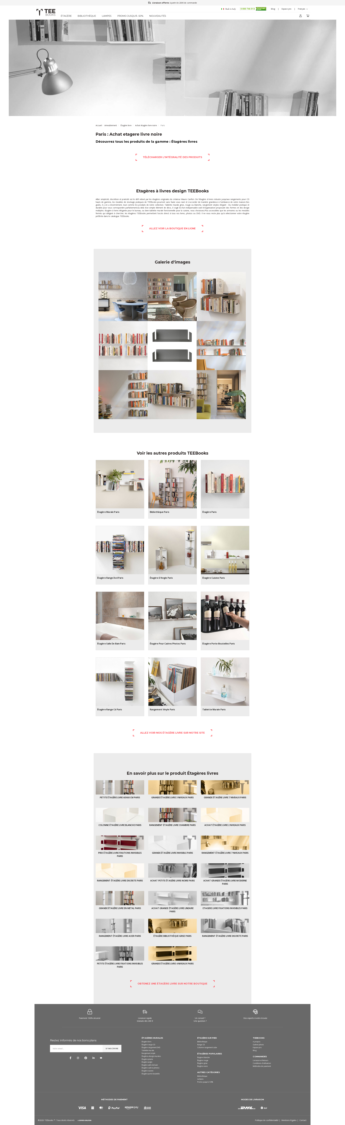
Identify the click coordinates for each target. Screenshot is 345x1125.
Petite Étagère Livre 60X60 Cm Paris (120, 797)
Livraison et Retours (260, 1060)
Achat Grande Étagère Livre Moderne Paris (225, 882)
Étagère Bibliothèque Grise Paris (172, 935)
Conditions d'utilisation (262, 1063)
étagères (132, 213)
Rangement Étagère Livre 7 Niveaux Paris (225, 852)
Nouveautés (157, 16)
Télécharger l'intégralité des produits (172, 157)
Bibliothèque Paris (159, 511)
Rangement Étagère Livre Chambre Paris (172, 825)
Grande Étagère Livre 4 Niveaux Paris (172, 963)
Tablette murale (148, 1050)
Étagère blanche (203, 1057)
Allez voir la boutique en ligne (172, 228)
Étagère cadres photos (150, 1068)
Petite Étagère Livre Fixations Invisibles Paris (120, 965)
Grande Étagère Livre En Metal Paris (120, 908)
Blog (273, 9)
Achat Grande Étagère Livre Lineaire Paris (172, 910)
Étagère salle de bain (150, 1065)
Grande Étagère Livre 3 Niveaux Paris (172, 797)
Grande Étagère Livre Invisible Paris (172, 852)
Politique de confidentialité (266, 1120)
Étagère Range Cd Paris (109, 709)
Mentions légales (288, 1120)
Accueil (99, 125)
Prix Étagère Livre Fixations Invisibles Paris (120, 854)
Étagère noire (202, 1066)
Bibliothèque (87, 16)
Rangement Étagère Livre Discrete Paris (120, 880)
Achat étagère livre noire (146, 125)
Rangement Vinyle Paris (162, 709)
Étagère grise (202, 1063)
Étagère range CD (148, 1044)
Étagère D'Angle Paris (161, 577)
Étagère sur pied (207, 1038)
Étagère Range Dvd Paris (110, 577)
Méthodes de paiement (262, 1066)
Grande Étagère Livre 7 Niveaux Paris (225, 797)
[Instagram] (78, 1057)
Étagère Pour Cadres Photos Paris (168, 643)
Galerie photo (258, 1044)
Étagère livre (125, 125)
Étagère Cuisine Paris (213, 577)
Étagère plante (147, 1059)
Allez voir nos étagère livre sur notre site (172, 732)
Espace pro (286, 9)
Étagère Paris (209, 511)
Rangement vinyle (148, 1053)
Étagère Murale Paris (108, 511)
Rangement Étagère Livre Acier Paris (120, 935)
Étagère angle (147, 1062)
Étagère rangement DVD (151, 1047)
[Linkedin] (93, 1057)
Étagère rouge (202, 1060)
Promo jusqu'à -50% (130, 16)
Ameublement (110, 125)
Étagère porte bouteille (151, 1074)
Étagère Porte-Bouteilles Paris (218, 643)
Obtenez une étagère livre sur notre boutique (172, 983)
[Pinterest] (85, 1057)
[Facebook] (70, 1057)
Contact (302, 1120)
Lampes (106, 16)
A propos (256, 1042)
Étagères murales (152, 1038)
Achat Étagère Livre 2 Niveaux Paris (225, 825)
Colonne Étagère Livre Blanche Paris (120, 825)
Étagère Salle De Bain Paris (111, 643)
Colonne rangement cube (207, 1047)
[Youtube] (101, 1057)
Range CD (201, 1044)
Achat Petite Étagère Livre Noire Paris (172, 880)
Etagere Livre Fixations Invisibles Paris (225, 908)
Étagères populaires (209, 1054)
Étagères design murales (151, 1056)
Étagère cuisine (147, 1071)
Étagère (66, 16)
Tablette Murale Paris (214, 709)
